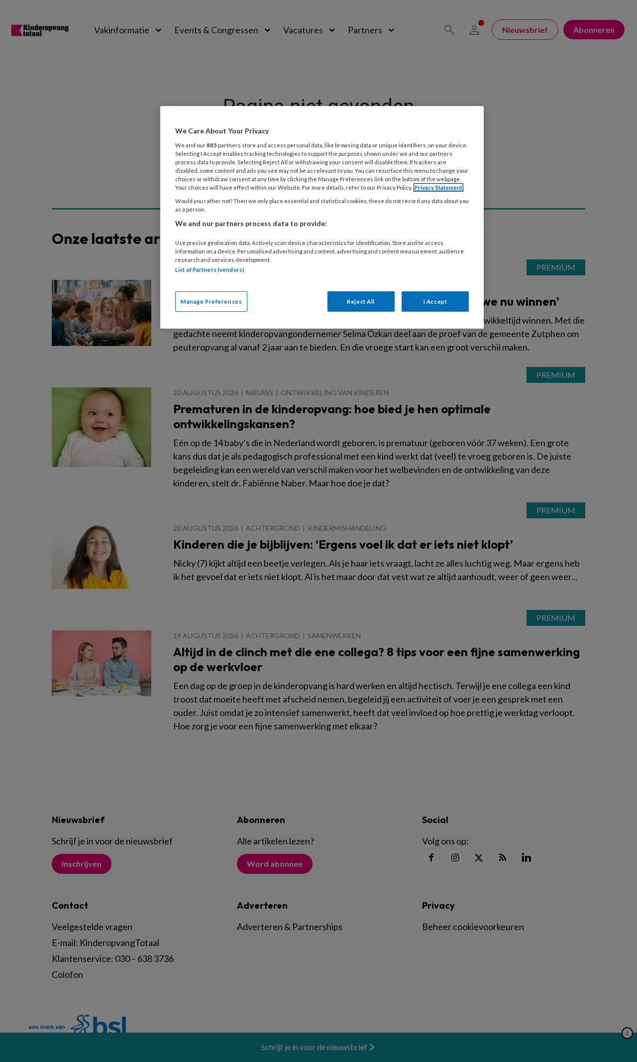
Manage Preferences (211, 301)
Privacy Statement (438, 187)
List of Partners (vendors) (209, 269)
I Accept (435, 301)
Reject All (361, 301)
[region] (322, 217)
